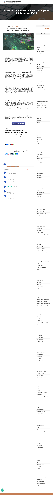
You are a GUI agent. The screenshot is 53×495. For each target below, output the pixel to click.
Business (38, 124)
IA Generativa (39, 290)
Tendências (38, 468)
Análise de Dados (39, 55)
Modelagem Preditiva (40, 375)
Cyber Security (39, 160)
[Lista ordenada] (11, 166)
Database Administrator (40, 190)
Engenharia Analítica (40, 232)
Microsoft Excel (39, 360)
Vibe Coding (39, 479)
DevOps (38, 215)
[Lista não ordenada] (13, 166)
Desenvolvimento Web (40, 211)
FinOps (38, 263)
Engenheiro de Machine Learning (42, 252)
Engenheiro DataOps (40, 246)
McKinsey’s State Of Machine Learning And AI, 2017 (13, 134)
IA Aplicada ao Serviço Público (41, 288)
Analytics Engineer (40, 66)
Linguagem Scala (39, 337)
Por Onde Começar (40, 409)
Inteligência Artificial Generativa (42, 305)
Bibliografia (38, 116)
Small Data (38, 449)
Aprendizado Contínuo (40, 85)
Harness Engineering (40, 286)
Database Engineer (40, 194)
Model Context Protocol (41, 371)
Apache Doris (39, 72)
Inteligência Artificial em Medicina (42, 299)
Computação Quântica (40, 152)
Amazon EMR (39, 53)
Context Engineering (40, 154)
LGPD (38, 324)
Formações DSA (39, 265)
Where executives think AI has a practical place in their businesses (16, 132)
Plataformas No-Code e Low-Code (42, 405)
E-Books (38, 224)
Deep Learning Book (34, 1)
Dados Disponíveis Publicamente (42, 164)
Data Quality (39, 181)
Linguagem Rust (39, 335)
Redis (37, 429)
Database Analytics (40, 192)
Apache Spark (39, 81)
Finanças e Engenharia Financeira (42, 261)
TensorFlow (38, 470)
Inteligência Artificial (23, 26)
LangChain (38, 314)
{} (17, 166)
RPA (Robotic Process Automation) (42, 439)
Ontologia (38, 388)
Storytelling (38, 462)
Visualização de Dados (40, 483)
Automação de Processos (41, 105)
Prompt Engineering (40, 425)
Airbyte (38, 49)
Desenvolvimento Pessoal (41, 209)
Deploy (38, 207)
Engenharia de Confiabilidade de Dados (43, 234)
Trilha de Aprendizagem (40, 477)
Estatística (38, 254)
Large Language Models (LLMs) (42, 322)
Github (38, 271)
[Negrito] (7, 166)
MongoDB (38, 381)
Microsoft (38, 358)
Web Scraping (39, 487)
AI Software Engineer (40, 45)
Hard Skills (38, 282)
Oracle (38, 390)
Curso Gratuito (39, 158)
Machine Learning (39, 350)
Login (49, 1)
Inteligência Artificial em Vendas (42, 301)
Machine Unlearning (40, 352)
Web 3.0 (38, 485)
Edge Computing (39, 230)
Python (38, 427)
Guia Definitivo (39, 280)
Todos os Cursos (44, 1)
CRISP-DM (38, 156)
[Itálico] (8, 166)
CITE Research (22, 75)
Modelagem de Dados (40, 373)
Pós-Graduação (39, 413)
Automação (38, 103)
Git (37, 269)
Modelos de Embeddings (41, 377)
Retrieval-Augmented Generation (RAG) (43, 435)
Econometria (39, 228)
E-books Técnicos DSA (40, 226)
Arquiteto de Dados (40, 87)
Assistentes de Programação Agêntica (43, 98)
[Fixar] (10, 166)
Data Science (18, 26)
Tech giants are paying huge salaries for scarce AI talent (14, 136)
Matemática (39, 356)
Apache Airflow (39, 68)
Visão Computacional (40, 481)
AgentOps (38, 38)
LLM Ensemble (39, 343)
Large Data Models (40, 320)
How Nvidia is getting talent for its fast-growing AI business (15, 138)
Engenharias (39, 244)
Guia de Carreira (39, 278)
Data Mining (39, 177)
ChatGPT (38, 141)
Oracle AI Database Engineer (41, 392)
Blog (39, 1)
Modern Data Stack (40, 379)
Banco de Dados (39, 109)
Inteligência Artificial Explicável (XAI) (43, 303)
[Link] (16, 166)
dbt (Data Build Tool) (40, 200)
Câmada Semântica (40, 133)
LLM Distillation (39, 341)
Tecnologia (38, 466)
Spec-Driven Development (41, 458)
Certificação (39, 139)
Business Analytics (40, 126)
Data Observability (40, 179)
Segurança (38, 443)
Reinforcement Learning (41, 431)
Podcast (38, 407)
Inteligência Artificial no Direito (42, 307)
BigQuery (38, 120)
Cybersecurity (39, 162)
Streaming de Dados (40, 464)
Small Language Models (40, 451)
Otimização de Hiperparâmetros (42, 396)
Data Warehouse (39, 188)
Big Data (38, 118)
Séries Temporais (39, 447)
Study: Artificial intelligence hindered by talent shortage (14, 130)
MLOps (38, 369)
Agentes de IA (39, 36)
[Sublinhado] (9, 166)
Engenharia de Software (40, 242)
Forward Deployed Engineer (41, 267)
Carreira (13, 26)
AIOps (38, 47)
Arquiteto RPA (39, 91)
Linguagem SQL (39, 339)
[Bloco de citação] (14, 166)
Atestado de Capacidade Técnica (42, 101)
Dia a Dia (38, 217)
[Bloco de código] (15, 166)
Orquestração (39, 394)
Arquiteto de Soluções (40, 89)
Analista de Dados (40, 62)
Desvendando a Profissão (41, 213)
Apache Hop (39, 74)
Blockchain (38, 122)
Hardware (38, 284)
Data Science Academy (14, 1)
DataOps (38, 198)
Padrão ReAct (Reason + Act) (41, 398)
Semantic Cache (39, 445)
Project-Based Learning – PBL (41, 423)
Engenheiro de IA (39, 250)
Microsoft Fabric (39, 362)
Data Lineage (39, 175)
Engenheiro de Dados (40, 248)
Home (29, 1)
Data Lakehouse (39, 173)
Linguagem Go (39, 326)
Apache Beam (39, 70)
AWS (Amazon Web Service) (41, 107)
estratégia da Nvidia (8, 108)
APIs (37, 83)
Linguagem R (39, 333)
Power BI (38, 415)
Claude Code (39, 145)
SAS (37, 441)
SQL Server (38, 460)
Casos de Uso (39, 137)
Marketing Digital (39, 354)
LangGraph (38, 318)
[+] (18, 166)
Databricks (38, 196)
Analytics (38, 64)
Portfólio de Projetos (40, 411)
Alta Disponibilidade (40, 51)
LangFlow (38, 316)
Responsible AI (39, 433)
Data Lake (38, 171)
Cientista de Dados (40, 143)
